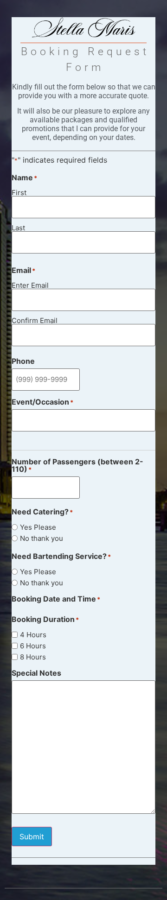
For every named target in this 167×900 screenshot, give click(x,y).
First (19, 192)
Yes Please (38, 527)
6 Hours (33, 645)
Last (18, 227)
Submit (31, 836)
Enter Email (30, 285)
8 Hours (33, 656)
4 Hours (33, 634)
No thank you (41, 538)
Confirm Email (35, 320)
